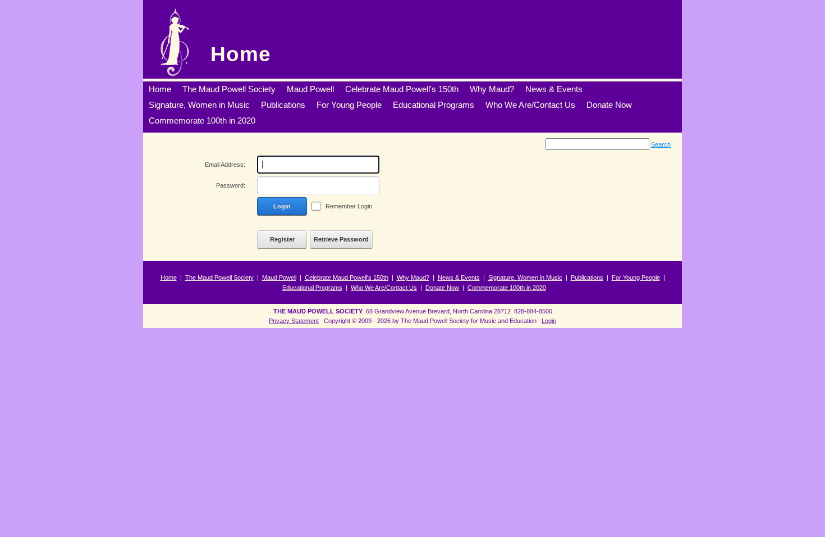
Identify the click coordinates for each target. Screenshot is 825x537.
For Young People (636, 277)
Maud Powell (279, 277)
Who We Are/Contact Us (384, 287)
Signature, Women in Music (525, 277)
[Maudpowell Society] (174, 42)
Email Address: (225, 164)
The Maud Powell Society (219, 277)
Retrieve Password (341, 239)
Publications (587, 277)
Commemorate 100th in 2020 (506, 287)
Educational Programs (312, 287)
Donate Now (442, 287)
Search (661, 144)
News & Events (459, 277)
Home (240, 54)
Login (282, 206)
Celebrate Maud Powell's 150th (346, 277)
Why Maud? (413, 277)
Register (282, 239)
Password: (230, 185)
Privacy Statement (294, 320)
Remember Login (349, 206)
